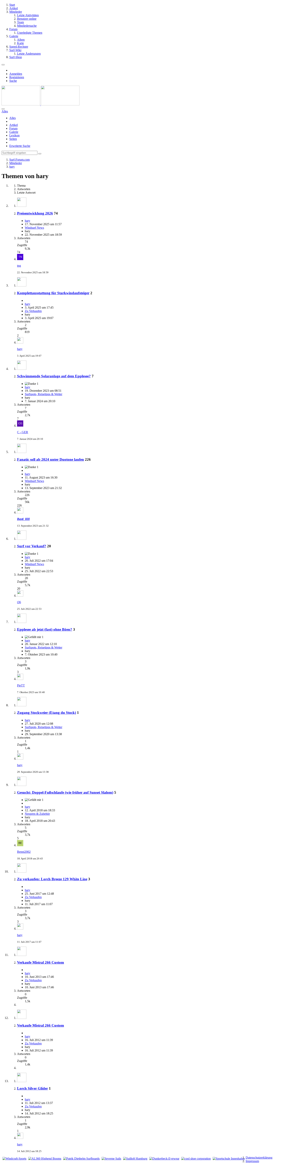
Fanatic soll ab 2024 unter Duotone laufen (50, 459)
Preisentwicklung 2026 (35, 213)
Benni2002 (24, 851)
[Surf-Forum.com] (40, 104)
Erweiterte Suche (19, 145)
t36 (19, 602)
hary (27, 220)
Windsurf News (34, 227)
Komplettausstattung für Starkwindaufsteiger (53, 293)
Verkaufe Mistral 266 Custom (40, 962)
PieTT (21, 685)
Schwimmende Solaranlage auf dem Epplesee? (54, 376)
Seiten (13, 139)
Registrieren (16, 77)
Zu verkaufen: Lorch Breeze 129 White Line (52, 879)
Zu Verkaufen (33, 311)
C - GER (22, 432)
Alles (12, 118)
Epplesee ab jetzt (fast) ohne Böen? (44, 629)
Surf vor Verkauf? (31, 546)
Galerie (13, 132)
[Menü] (3, 64)
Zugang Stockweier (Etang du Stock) (46, 713)
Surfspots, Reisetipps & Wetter (43, 394)
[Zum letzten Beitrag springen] (20, 259)
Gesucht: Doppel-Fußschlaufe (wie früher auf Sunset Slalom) (65, 792)
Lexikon (14, 135)
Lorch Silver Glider (32, 1088)
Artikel (13, 125)
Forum (13, 128)
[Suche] (3, 109)
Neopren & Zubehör (37, 813)
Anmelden (15, 73)
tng (19, 265)
